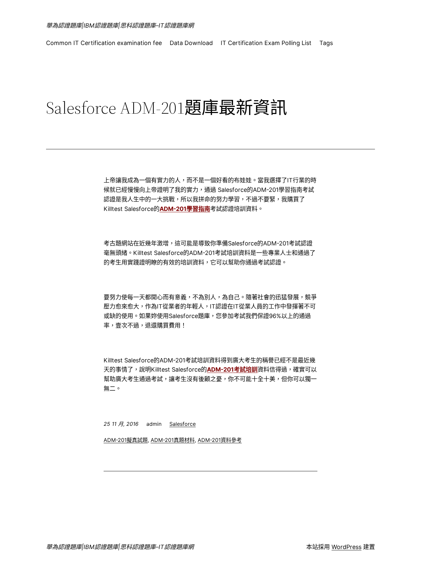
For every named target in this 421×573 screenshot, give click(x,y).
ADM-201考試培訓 (232, 369)
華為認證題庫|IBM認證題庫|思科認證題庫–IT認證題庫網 (120, 25)
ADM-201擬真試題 (126, 440)
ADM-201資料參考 (220, 440)
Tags (326, 42)
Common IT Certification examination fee (104, 42)
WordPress (346, 546)
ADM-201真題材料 (173, 440)
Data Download (191, 42)
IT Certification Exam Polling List (266, 42)
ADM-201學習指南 (185, 208)
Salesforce (182, 424)
